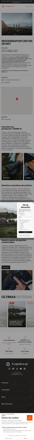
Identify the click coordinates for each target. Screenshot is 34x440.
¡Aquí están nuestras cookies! (9, 429)
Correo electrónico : (22, 213)
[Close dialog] (33, 202)
